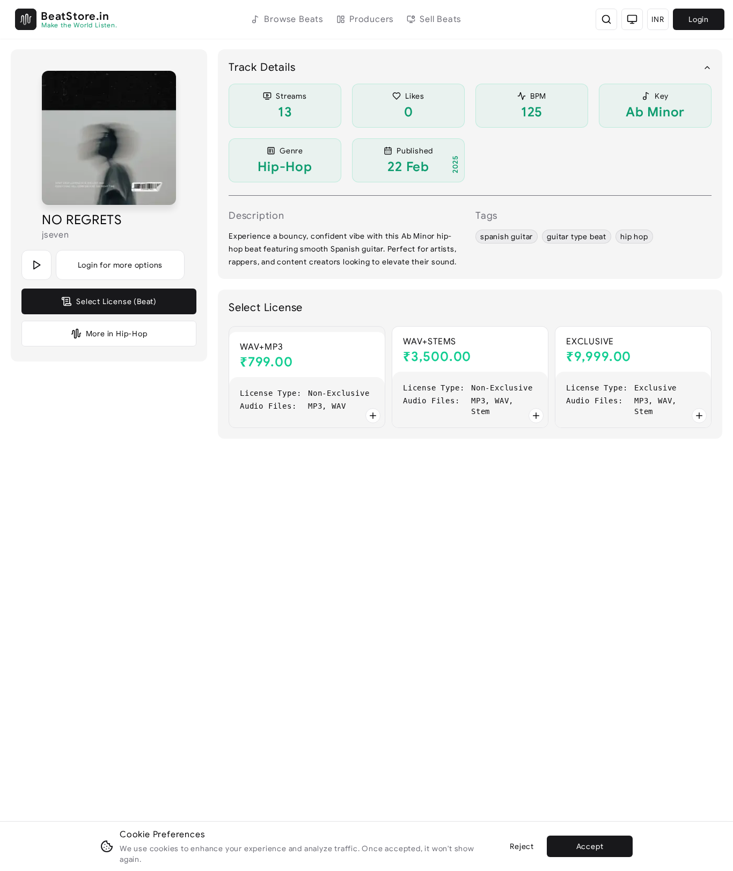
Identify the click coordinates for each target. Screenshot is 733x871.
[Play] (36, 265)
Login (698, 19)
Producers (371, 19)
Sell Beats (440, 19)
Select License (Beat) (116, 301)
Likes (414, 96)
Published (415, 151)
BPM (538, 96)
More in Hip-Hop (117, 333)
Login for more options (120, 265)
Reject (522, 846)
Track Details (262, 67)
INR (657, 19)
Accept (590, 846)
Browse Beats (294, 19)
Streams (291, 96)
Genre (291, 151)
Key (662, 96)
